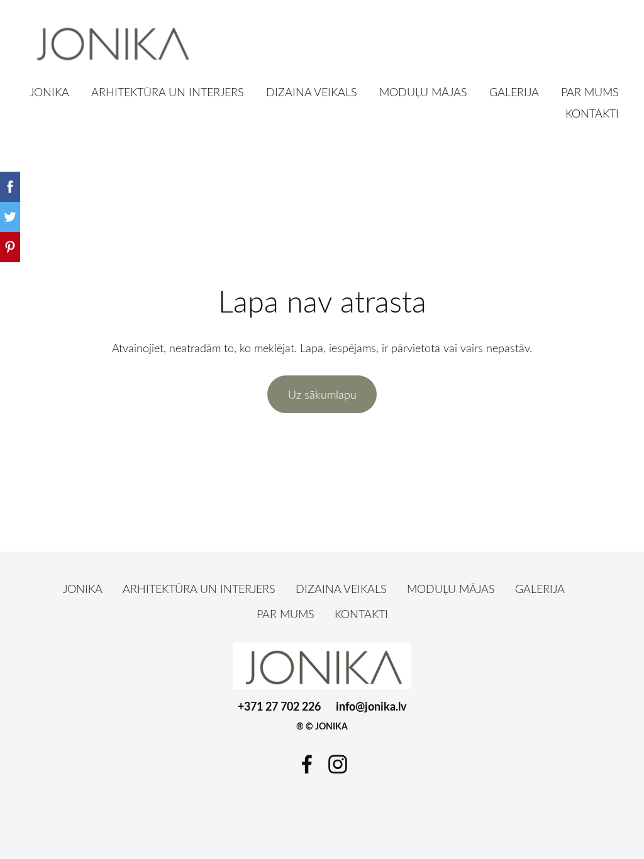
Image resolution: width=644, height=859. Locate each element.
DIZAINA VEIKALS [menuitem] (311, 91)
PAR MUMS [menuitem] (590, 91)
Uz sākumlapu (322, 394)
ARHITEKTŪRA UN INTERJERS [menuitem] (167, 91)
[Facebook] (307, 764)
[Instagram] (338, 764)
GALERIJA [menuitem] (514, 91)
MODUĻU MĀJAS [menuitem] (423, 91)
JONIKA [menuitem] (49, 91)
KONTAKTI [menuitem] (592, 113)
